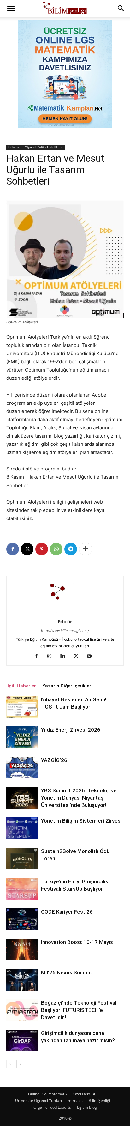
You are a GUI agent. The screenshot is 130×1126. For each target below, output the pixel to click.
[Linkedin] (65, 656)
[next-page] (20, 1064)
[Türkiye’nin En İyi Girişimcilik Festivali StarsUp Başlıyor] (22, 889)
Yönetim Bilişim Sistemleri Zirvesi (81, 821)
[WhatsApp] (56, 549)
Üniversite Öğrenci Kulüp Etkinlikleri (35, 147)
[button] (11, 8)
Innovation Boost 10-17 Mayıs (77, 942)
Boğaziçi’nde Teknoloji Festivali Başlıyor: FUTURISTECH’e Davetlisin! (79, 1010)
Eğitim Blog (87, 1107)
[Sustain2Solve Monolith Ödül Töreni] (22, 858)
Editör (65, 621)
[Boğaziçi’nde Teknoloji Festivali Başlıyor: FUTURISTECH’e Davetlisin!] (22, 1010)
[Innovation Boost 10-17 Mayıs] (22, 949)
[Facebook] (12, 549)
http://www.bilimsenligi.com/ (65, 630)
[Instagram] (52, 656)
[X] (27, 549)
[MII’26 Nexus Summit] (22, 980)
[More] (85, 549)
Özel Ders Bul (85, 1094)
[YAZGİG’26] (22, 767)
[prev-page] (10, 1064)
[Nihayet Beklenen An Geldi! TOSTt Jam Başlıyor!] (22, 707)
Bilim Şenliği (99, 1100)
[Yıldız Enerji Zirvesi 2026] (22, 737)
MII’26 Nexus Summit (66, 972)
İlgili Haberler (21, 686)
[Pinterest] (41, 549)
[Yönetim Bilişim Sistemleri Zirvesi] (22, 828)
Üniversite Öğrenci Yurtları (38, 1100)
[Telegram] (70, 549)
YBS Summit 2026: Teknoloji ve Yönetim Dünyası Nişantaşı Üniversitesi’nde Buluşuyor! (79, 797)
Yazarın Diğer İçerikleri (67, 686)
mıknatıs (75, 1100)
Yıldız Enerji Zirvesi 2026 (70, 730)
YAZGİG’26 (54, 760)
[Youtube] (91, 656)
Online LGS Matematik (47, 1094)
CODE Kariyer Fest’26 (67, 912)
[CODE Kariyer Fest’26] (22, 919)
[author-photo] (65, 612)
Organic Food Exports (52, 1107)
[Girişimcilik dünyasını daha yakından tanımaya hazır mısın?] (22, 1040)
